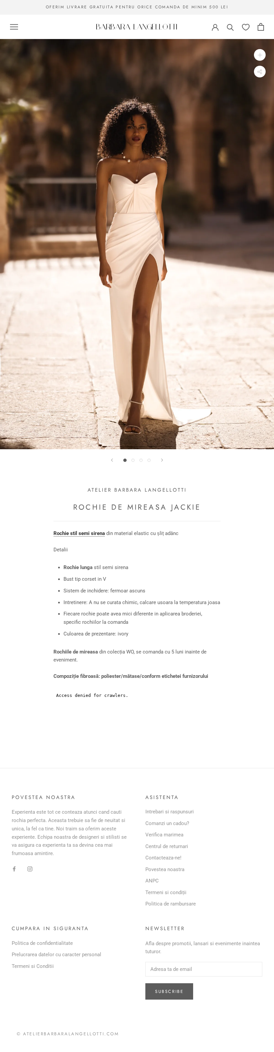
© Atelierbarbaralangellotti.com (68, 1034)
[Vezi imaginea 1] (125, 460)
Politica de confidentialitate (42, 943)
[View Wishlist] (245, 26)
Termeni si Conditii (33, 966)
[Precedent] (112, 460)
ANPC (152, 881)
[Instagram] (29, 868)
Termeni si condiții (165, 892)
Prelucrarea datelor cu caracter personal (56, 955)
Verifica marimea (164, 835)
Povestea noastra (164, 869)
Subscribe (169, 991)
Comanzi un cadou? (167, 823)
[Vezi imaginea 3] (141, 460)
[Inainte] (162, 460)
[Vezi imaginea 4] (149, 460)
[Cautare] (230, 26)
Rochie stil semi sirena (79, 533)
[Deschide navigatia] (14, 27)
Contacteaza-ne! (163, 858)
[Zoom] (260, 55)
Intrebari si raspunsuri (169, 812)
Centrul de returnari (166, 846)
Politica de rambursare (170, 904)
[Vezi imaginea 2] (133, 460)
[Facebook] (14, 868)
